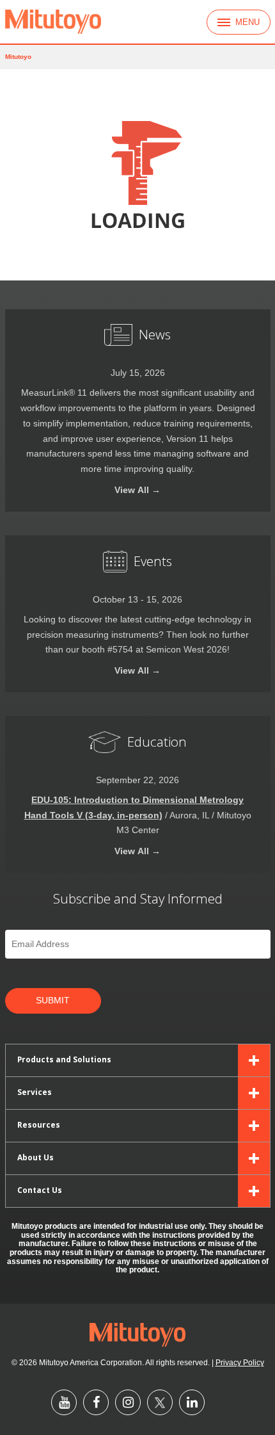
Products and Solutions (64, 1059)
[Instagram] (128, 1402)
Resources (38, 1124)
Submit (53, 1000)
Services (34, 1092)
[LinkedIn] (192, 1402)
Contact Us (39, 1190)
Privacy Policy (240, 1362)
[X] (160, 1402)
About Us (35, 1157)
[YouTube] (64, 1402)
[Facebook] (96, 1402)
